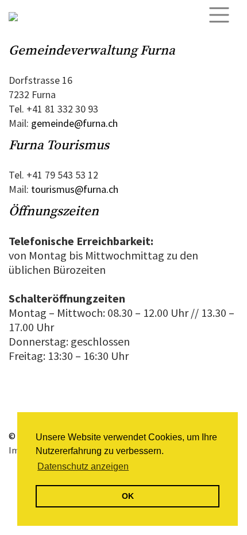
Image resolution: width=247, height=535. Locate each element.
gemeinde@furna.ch (74, 123)
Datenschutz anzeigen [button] (83, 466)
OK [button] (128, 496)
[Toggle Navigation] (223, 15)
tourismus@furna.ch (74, 189)
